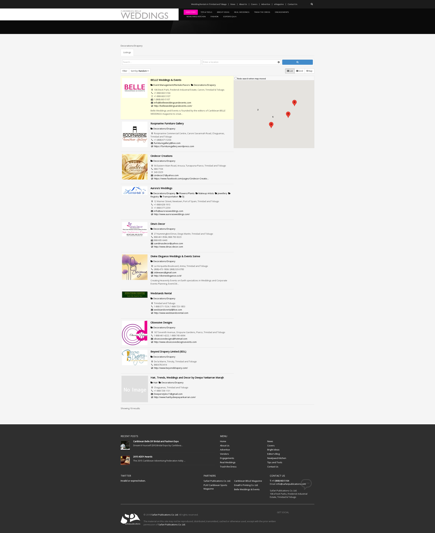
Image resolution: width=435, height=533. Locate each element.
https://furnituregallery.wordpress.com (174, 146)
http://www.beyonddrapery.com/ (171, 367)
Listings (127, 52)
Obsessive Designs (161, 322)
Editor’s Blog (273, 453)
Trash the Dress (228, 466)
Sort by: (139, 70)
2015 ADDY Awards (142, 456)
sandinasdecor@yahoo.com (168, 243)
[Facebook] (123, 4)
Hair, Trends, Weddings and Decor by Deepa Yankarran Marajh (187, 377)
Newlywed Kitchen (276, 458)
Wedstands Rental (161, 293)
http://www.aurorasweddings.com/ (172, 214)
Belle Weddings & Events (247, 489)
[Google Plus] (306, 512)
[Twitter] (128, 4)
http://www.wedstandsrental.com (171, 312)
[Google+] (138, 4)
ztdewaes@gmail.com (165, 272)
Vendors (224, 453)
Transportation (170, 196)
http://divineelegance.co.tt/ (168, 275)
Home (223, 441)
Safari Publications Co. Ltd (164, 514)
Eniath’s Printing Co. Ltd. (246, 485)
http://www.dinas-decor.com (168, 246)
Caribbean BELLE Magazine (248, 480)
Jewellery (222, 193)
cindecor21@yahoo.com (166, 175)
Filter (125, 70)
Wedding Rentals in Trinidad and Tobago (209, 4)
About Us (243, 4)
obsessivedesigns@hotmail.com (170, 338)
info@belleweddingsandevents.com (172, 102)
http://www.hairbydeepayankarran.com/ (175, 397)
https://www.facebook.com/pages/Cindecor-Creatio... (181, 178)
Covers (254, 4)
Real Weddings (228, 462)
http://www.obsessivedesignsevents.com (175, 341)
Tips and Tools (274, 462)
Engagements (227, 458)
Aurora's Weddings (161, 188)
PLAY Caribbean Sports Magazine (215, 487)
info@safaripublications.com (291, 483)
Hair (155, 382)
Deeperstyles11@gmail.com (168, 393)
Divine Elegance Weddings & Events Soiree (175, 256)
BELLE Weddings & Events (166, 80)
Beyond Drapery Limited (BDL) (168, 351)
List (291, 70)
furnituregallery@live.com (167, 143)
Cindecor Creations (161, 155)
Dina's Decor (158, 223)
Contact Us (292, 4)
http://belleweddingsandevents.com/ (173, 105)
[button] (288, 115)
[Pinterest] (133, 4)
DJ (183, 196)
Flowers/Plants (187, 193)
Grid (300, 70)
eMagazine (279, 4)
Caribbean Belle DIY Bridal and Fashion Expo (156, 441)
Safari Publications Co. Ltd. (217, 480)
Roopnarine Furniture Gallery (167, 123)
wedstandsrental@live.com (168, 309)
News (232, 4)
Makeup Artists (206, 193)
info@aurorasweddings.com (168, 210)
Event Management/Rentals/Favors (171, 84)
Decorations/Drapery (204, 84)
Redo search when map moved (251, 78)
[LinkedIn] (143, 4)
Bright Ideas (273, 449)
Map (310, 70)
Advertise (265, 4)
